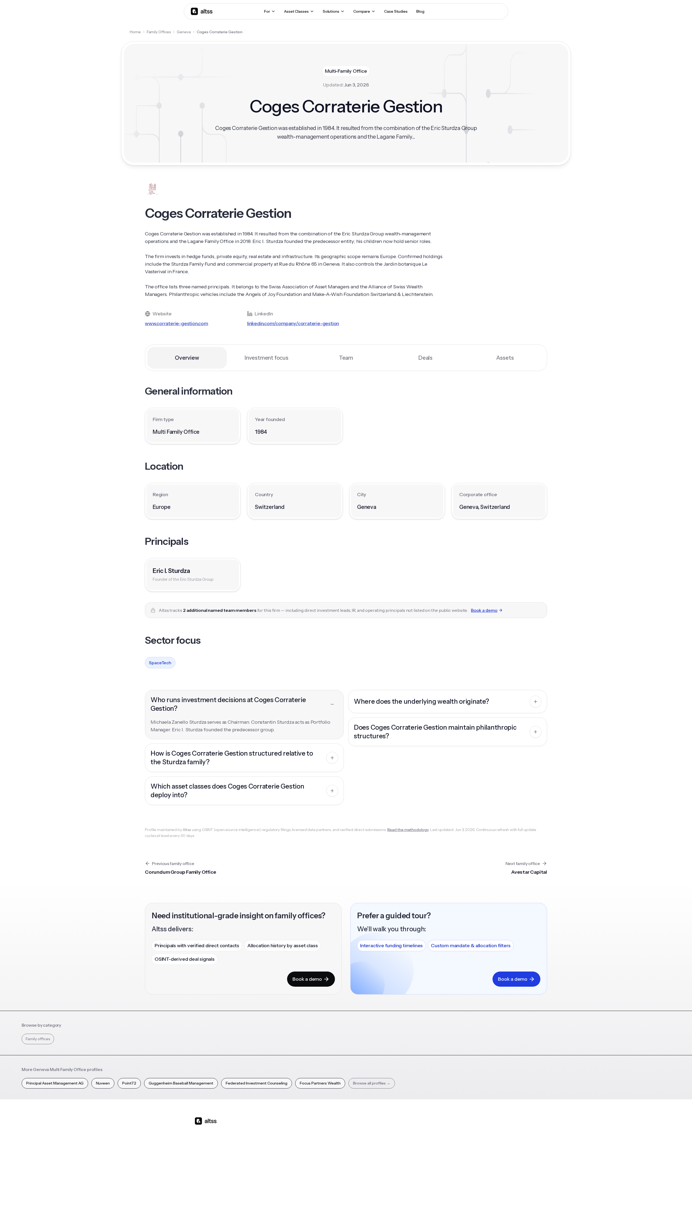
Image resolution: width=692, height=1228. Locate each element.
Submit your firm (475, 1176)
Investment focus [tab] (266, 358)
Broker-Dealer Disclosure (477, 1214)
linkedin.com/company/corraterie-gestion (293, 323)
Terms (427, 1214)
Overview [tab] (187, 358)
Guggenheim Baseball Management (181, 1083)
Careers (467, 1166)
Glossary (421, 1166)
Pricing (283, 1166)
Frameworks (425, 1185)
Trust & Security (384, 1214)
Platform (284, 1128)
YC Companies (427, 1157)
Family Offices (159, 31)
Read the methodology (408, 829)
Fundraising (287, 1157)
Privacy (409, 1214)
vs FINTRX (331, 1157)
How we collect (473, 1138)
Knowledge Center (385, 1166)
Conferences (380, 1147)
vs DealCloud (334, 1185)
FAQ (372, 1176)
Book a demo (484, 610)
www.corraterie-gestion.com (176, 323)
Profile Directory (429, 1138)
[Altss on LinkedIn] (215, 1164)
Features (284, 1138)
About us (468, 1128)
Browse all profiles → (371, 1083)
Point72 (129, 1083)
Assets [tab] (505, 358)
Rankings (422, 1128)
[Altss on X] (201, 1164)
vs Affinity (331, 1176)
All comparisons (337, 1128)
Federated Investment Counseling (256, 1083)
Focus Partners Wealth (320, 1083)
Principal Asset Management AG (55, 1083)
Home (135, 31)
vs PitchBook (334, 1147)
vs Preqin (331, 1138)
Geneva (184, 31)
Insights (374, 1138)
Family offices (38, 1038)
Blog (372, 1128)
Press (465, 1157)
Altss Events (380, 1157)
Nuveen (103, 1083)
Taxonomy (423, 1176)
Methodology (472, 1147)
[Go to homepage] (201, 11)
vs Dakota (331, 1166)
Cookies (444, 1214)
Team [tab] (346, 358)
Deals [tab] (425, 358)
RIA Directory (426, 1147)
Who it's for (287, 1147)
